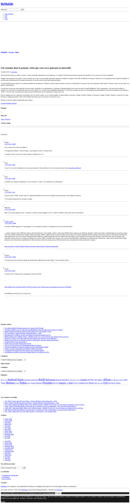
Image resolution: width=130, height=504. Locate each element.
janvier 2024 (8, 444)
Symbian (81, 383)
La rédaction (5, 477)
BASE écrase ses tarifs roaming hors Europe (18, 343)
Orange (28, 383)
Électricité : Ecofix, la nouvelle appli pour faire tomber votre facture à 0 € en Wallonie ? (31, 338)
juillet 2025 (8, 424)
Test (95, 383)
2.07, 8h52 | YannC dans (31, 401)
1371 (6, 15)
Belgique (58, 380)
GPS (88, 380)
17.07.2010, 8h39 (10, 209)
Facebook (77, 380)
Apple (17, 52)
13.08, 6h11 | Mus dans (44, 408)
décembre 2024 (9, 434)
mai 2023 (7, 458)
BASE (41, 379)
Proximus (47, 382)
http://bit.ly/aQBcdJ (75, 168)
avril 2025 (8, 427)
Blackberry (66, 380)
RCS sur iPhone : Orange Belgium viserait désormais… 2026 (23, 333)
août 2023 (8, 453)
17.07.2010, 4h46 (10, 178)
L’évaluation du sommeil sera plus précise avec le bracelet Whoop (24, 350)
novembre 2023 (9, 448)
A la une (11, 52)
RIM (54, 383)
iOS (99, 380)
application (27, 380)
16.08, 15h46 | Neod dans (40, 406)
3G (2, 380)
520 (6, 17)
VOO (105, 382)
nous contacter (9, 14)
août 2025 (8, 422)
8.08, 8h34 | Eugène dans (40, 410)
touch (98, 383)
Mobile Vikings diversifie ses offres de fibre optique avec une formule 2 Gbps (28, 331)
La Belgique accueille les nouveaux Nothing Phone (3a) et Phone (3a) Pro (27, 352)
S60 (57, 383)
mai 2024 (7, 438)
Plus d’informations (49, 493)
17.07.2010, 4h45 (10, 165)
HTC (92, 380)
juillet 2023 (8, 455)
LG (112, 380)
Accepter (58, 493)
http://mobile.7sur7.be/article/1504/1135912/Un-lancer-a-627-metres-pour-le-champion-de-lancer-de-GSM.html (38, 287)
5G (6, 380)
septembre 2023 (9, 451)
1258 (6, 19)
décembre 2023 (9, 446)
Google (83, 379)
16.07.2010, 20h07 (10, 144)
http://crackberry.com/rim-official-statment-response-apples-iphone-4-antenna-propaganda (31, 246)
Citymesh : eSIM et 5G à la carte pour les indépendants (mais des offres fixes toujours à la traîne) (34, 330)
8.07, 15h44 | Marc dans (30, 411)
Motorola (17, 383)
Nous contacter (6, 479)
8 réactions (14, 72)
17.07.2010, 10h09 (10, 223)
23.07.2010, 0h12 (10, 271)
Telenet (91, 383)
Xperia (118, 383)
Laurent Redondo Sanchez (9, 103)
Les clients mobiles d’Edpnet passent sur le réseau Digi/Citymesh (24, 328)
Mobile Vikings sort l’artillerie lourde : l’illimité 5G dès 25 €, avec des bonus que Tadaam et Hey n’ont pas (36, 336)
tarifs (86, 383)
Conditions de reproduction (10, 475)
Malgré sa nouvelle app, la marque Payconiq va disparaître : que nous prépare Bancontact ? (32, 340)
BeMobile (7, 3)
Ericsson (72, 380)
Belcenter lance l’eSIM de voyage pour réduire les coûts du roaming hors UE (28, 335)
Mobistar (10, 382)
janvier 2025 (8, 433)
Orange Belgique (36, 383)
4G (4, 380)
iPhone (107, 379)
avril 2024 (8, 441)
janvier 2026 (8, 420)
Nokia (23, 382)
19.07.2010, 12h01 (10, 257)
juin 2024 (7, 436)
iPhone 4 (8, 119)
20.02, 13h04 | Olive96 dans (32, 403)
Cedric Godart (9, 221)
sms (67, 383)
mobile (121, 380)
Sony (71, 382)
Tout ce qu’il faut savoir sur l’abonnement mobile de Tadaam (23, 345)
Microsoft (116, 380)
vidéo (101, 383)
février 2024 (8, 443)
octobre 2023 (8, 450)
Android (12, 379)
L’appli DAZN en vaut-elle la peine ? (16, 342)
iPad (102, 380)
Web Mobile (111, 383)
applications (34, 380)
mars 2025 (8, 429)
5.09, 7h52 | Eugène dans (44, 404)
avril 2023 (8, 460)
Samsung (62, 383)
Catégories (4, 360)
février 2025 (8, 431)
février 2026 (8, 419)
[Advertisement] (65, 36)
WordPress (59, 490)
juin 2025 (7, 426)
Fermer (3, 501)
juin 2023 (7, 456)
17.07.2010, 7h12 (10, 192)
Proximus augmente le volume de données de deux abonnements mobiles (26, 347)
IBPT (95, 380)
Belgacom (50, 379)
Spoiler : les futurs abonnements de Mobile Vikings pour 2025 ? (24, 349)
